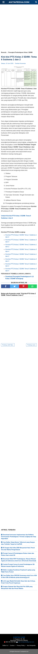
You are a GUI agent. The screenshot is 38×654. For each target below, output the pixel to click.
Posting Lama (31, 345)
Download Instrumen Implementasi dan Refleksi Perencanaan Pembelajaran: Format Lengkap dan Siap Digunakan (18, 536)
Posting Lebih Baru (7, 345)
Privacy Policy (21, 645)
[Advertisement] (19, 22)
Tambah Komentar (20, 63)
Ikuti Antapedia (31, 645)
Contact (12, 645)
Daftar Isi (5, 645)
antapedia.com (19, 2)
